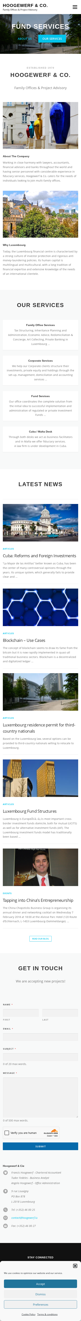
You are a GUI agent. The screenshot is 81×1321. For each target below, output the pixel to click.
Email (8, 1037)
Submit (40, 1155)
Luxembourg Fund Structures (30, 819)
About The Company (16, 164)
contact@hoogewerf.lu (24, 1226)
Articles (8, 557)
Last (45, 1028)
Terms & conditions (47, 1314)
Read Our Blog (40, 947)
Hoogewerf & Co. (25, 5)
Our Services (52, 47)
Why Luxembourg (14, 253)
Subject (9, 1057)
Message (10, 1081)
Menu (75, 7)
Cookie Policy (28, 1314)
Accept (40, 1284)
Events (7, 901)
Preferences (40, 1304)
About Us (25, 47)
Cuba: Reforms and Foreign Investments (39, 564)
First (6, 1028)
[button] (75, 1266)
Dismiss (40, 1294)
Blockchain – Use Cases (24, 648)
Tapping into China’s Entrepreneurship (38, 908)
